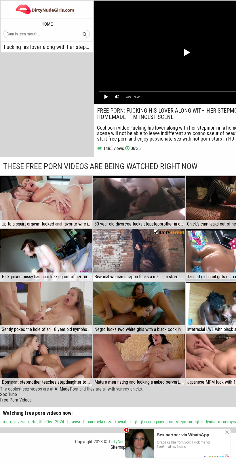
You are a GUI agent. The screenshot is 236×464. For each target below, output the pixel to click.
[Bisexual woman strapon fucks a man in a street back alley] (139, 255)
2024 (59, 422)
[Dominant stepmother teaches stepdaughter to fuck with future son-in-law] (46, 360)
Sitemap (118, 447)
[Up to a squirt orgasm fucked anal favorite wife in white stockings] (46, 202)
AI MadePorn (66, 389)
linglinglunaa (140, 422)
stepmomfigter (189, 422)
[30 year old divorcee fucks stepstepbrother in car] (139, 202)
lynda (210, 422)
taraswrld (75, 422)
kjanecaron (163, 422)
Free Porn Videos (16, 400)
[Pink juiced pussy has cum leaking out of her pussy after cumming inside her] (46, 255)
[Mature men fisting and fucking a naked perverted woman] (139, 360)
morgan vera (14, 422)
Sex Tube (8, 394)
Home (47, 24)
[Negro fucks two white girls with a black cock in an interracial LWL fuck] (139, 308)
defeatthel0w (40, 422)
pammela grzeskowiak (107, 422)
